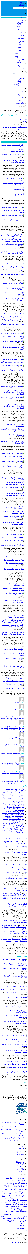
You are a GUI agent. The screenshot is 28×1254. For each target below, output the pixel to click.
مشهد (19, 45)
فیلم (23, 63)
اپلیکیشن (22, 3)
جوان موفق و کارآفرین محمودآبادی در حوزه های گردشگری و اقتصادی (12, 240)
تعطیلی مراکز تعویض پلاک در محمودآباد (12, 317)
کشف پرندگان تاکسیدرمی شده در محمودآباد (13, 813)
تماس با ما (21, 5)
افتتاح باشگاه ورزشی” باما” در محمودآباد (14, 814)
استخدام (22, 1150)
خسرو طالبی (8, 1191)
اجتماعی (19, 23)
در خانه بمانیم (20, 1193)
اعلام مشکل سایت (19, 1151)
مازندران (12, 1206)
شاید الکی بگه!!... (17, 709)
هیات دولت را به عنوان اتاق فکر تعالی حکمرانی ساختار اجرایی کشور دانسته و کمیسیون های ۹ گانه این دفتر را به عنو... (12, 718)
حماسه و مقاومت (19, 1165)
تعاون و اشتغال (20, 1169)
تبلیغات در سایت (20, 1152)
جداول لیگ (21, 1166)
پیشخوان (22, 2)
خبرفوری (20, 1189)
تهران (19, 42)
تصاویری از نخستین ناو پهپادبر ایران (15, 807)
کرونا (20, 1221)
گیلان (16, 56)
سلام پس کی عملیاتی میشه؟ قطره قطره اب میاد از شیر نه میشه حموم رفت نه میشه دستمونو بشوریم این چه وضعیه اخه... (13, 781)
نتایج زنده (22, 1168)
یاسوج (16, 53)
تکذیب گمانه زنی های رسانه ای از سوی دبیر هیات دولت (14, 150)
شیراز (19, 48)
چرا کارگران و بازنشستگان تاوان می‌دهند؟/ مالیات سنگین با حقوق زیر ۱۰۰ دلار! (14, 926)
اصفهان (19, 47)
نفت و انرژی (21, 1171)
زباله (12, 1193)
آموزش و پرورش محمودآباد (19, 1178)
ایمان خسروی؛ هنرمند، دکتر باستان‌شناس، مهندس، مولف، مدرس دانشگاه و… (12, 392)
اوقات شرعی (20, 1228)
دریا (14, 1193)
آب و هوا (22, 1225)
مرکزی (16, 54)
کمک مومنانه (15, 1220)
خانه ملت (5, 1186)
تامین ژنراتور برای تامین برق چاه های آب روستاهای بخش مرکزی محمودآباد (13, 621)
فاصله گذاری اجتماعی (19, 1200)
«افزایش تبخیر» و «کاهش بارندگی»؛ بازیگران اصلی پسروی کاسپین (15, 894)
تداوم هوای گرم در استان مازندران (13, 681)
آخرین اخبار (21, 21)
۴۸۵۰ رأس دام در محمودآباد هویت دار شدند (13, 823)
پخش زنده (21, 1155)
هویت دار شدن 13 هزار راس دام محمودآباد (13, 811)
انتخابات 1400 (19, 1186)
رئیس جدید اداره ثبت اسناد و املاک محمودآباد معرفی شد (13, 183)
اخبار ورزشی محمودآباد (13, 1183)
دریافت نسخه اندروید (19, 103)
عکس (22, 59)
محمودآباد (14, 1208)
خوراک (22, 1223)
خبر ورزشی (15, 1191)
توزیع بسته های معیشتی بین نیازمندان (14, 816)
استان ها (22, 41)
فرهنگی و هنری (17, 27)
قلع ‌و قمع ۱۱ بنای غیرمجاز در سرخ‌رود (12, 537)
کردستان (19, 51)
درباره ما (22, 1147)
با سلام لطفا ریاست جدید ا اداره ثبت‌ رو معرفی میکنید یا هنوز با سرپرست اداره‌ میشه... (12, 755)
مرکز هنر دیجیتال (15, 1242)
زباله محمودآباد (7, 1193)
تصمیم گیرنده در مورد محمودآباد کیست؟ (16, 868)
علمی (19, 65)
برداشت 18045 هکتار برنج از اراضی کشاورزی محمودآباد (13, 589)
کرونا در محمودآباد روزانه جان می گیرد (12, 362)
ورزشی (19, 29)
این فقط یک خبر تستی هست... (14, 738)
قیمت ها (22, 1226)
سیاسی (19, 26)
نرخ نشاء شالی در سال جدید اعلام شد (12, 267)
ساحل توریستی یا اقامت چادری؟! (14, 560)
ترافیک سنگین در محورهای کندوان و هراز (13, 790)
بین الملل (22, 32)
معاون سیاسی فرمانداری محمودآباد (12, 1216)
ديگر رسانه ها (20, 1154)
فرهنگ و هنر (18, 1206)
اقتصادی (19, 24)
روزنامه (22, 68)
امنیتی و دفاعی (20, 1163)
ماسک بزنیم (23, 1209)
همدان (19, 44)
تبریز (20, 50)
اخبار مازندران (15, 1180)
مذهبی (19, 60)
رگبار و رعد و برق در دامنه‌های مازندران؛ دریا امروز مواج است (14, 483)
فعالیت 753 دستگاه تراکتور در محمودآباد (14, 789)
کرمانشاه (15, 57)
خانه (23, 20)
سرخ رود (9, 1195)
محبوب (25, 142)
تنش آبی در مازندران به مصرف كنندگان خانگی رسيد (14, 288)
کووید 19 (9, 1221)
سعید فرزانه (16, 1197)
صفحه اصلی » (20, 108)
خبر (25, 1189)
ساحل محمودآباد (20, 1196)
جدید (22, 142)
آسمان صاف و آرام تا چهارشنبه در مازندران (14, 989)
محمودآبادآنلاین (21, 1211)
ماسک (6, 1206)
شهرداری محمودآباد (8, 1197)
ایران (23, 30)
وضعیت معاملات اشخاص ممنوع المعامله (13, 819)
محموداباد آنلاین (16, 1214)
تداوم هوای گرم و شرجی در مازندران (14, 817)
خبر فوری (12, 1189)
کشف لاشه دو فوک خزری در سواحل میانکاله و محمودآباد (13, 512)
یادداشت (22, 39)
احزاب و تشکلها (20, 1162)
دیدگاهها (19, 142)
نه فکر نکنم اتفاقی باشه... (15, 702)
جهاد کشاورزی (12, 1186)
